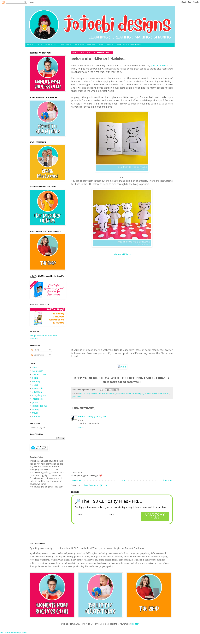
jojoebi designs (39, 405)
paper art (130, 393)
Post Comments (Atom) (95, 485)
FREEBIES (91, 45)
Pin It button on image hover (13, 632)
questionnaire (158, 65)
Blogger (135, 623)
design (35, 384)
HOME (39, 45)
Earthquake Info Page (129, 45)
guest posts (37, 398)
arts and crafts (39, 374)
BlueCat (82, 416)
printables (76, 396)
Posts (36, 349)
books (35, 377)
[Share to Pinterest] (117, 389)
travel (35, 412)
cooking (36, 381)
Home (122, 480)
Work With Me (106, 45)
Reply (80, 427)
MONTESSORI (65, 45)
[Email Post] (101, 389)
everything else (39, 395)
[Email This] (106, 389)
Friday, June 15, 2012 (97, 416)
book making (84, 393)
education (37, 391)
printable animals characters (157, 393)
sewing (35, 409)
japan (35, 402)
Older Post (167, 480)
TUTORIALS (51, 45)
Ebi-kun (35, 367)
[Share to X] (112, 389)
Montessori (37, 370)
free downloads (109, 393)
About (30, 45)
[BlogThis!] (109, 389)
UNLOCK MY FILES (155, 516)
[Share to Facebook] (114, 389)
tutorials (36, 416)
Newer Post (77, 480)
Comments (38, 354)
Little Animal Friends (122, 254)
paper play (139, 393)
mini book (120, 393)
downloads (96, 393)
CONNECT (79, 45)
